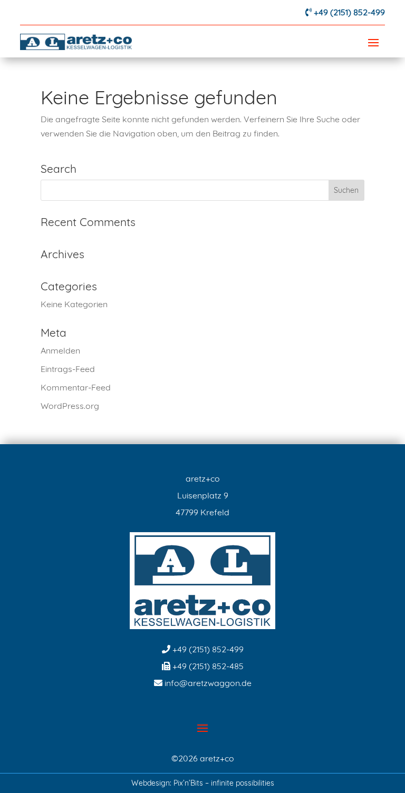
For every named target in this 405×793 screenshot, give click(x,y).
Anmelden (60, 350)
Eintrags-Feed (68, 369)
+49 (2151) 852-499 (349, 12)
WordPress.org (70, 405)
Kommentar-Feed (76, 387)
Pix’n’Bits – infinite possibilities (223, 783)
